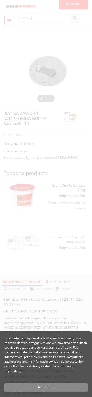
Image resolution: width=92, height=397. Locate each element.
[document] (46, 198)
